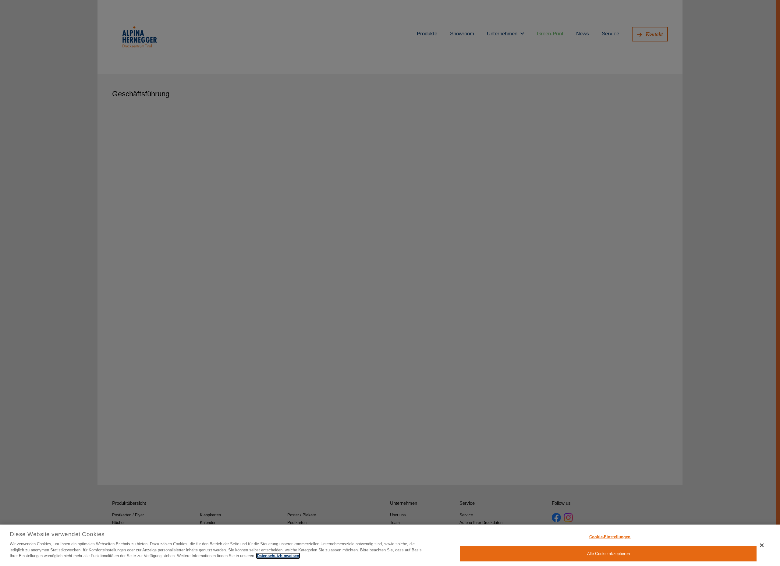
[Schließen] (762, 545)
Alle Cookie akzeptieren (608, 553)
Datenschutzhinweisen (278, 556)
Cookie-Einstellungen (610, 537)
